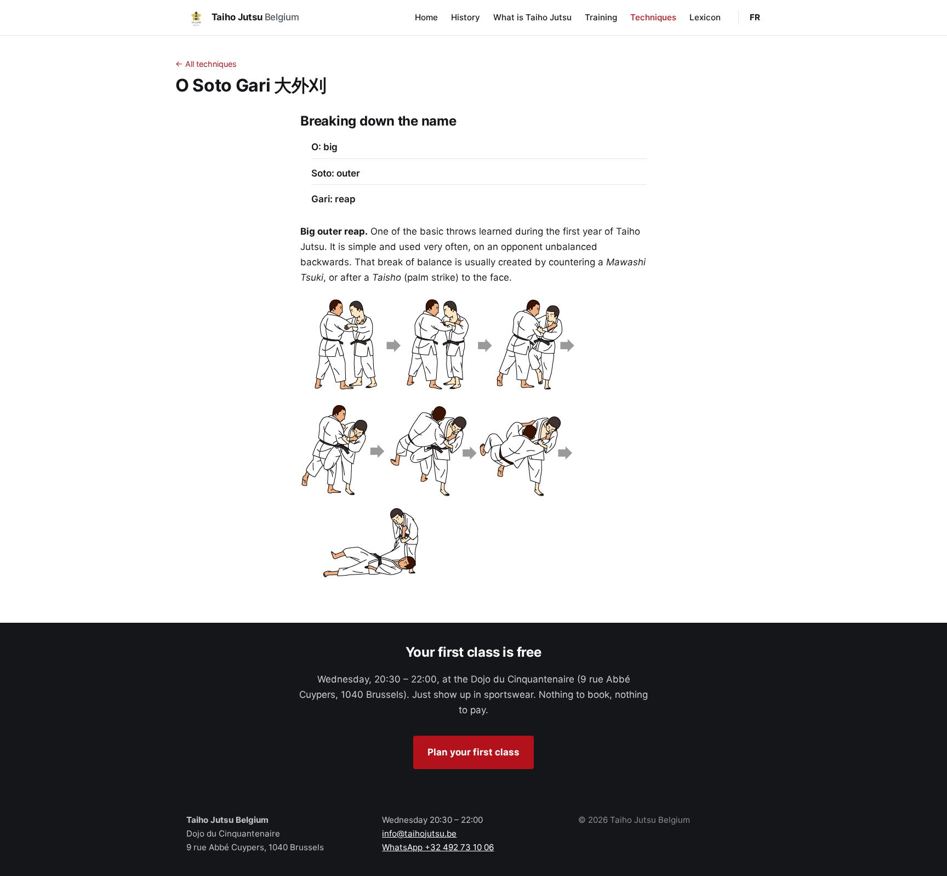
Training (601, 17)
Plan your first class (473, 752)
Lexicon (705, 17)
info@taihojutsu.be (419, 833)
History (465, 17)
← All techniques (206, 64)
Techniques (653, 17)
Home (426, 17)
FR (755, 17)
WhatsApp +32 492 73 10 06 (438, 847)
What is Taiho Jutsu (532, 17)
